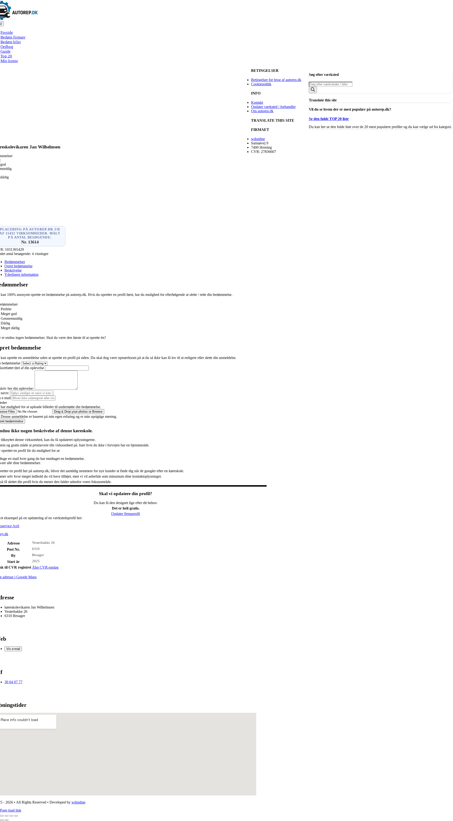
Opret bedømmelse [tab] (18, 266)
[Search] (313, 90)
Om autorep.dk (262, 111)
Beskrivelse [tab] (13, 270)
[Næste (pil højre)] (6, 820)
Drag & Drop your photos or (78, 411)
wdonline (258, 139)
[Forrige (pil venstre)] (2, 820)
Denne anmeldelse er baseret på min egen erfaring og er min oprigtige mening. (59, 417)
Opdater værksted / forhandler (273, 107)
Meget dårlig (10, 328)
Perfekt (6, 309)
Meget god (9, 314)
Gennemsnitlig (11, 318)
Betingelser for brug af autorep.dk (276, 80)
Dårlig (5, 323)
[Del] (11, 816)
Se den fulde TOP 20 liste (329, 119)
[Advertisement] (125, 109)
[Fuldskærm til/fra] (6, 816)
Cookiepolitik (261, 84)
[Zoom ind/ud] (2, 816)
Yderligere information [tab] (21, 274)
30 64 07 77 (13, 682)
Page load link (10, 810)
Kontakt (257, 102)
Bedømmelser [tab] (14, 262)
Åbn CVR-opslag (45, 567)
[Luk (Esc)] (16, 816)
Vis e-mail (13, 649)
